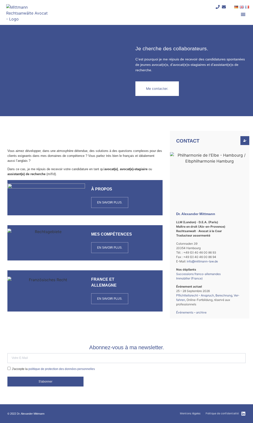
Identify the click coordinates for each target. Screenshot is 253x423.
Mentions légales (190, 413)
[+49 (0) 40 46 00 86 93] (218, 7)
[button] (243, 14)
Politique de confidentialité (222, 413)
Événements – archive (191, 312)
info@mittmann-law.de (202, 261)
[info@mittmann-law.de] (224, 7)
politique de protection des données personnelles (61, 368)
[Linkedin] (243, 413)
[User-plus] (244, 140)
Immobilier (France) (189, 278)
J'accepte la (53, 368)
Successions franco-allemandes (198, 274)
